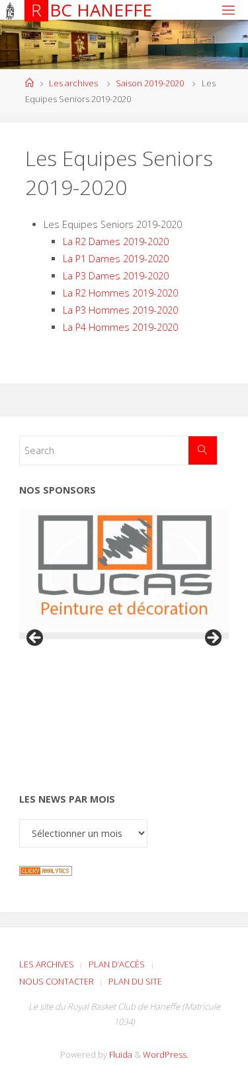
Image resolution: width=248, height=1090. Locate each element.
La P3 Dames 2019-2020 (116, 276)
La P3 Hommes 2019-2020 (120, 310)
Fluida (119, 1054)
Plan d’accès (117, 964)
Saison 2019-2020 (150, 83)
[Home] (29, 83)
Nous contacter (56, 981)
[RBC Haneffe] (10, 9)
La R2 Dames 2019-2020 (116, 241)
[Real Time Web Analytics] (45, 870)
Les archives (73, 83)
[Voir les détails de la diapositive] (124, 571)
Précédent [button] (36, 638)
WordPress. (165, 1054)
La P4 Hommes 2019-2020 (120, 327)
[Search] (202, 450)
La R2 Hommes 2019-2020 (120, 293)
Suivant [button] (212, 638)
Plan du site (135, 981)
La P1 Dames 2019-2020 (116, 258)
